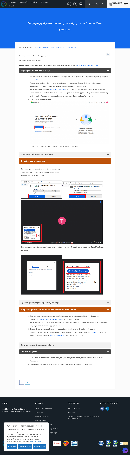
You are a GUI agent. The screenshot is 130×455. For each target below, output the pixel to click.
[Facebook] (102, 409)
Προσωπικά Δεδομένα (42, 417)
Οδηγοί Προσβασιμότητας (44, 408)
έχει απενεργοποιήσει (57, 335)
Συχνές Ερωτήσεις (74, 408)
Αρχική (21, 47)
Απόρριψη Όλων (25, 447)
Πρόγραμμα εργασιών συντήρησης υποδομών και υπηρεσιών (83, 418)
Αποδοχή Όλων (39, 447)
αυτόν (94, 332)
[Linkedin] (107, 409)
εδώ (36, 80)
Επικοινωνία (39, 412)
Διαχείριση (12, 447)
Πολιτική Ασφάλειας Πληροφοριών (46, 429)
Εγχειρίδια (30, 47)
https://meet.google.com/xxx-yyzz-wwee (49, 319)
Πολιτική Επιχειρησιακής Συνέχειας (47, 433)
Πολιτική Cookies (36, 441)
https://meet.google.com (58, 89)
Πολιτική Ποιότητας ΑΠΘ (43, 425)
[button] (21, 382)
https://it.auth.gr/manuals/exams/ (88, 65)
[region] (26, 436)
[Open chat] (125, 450)
